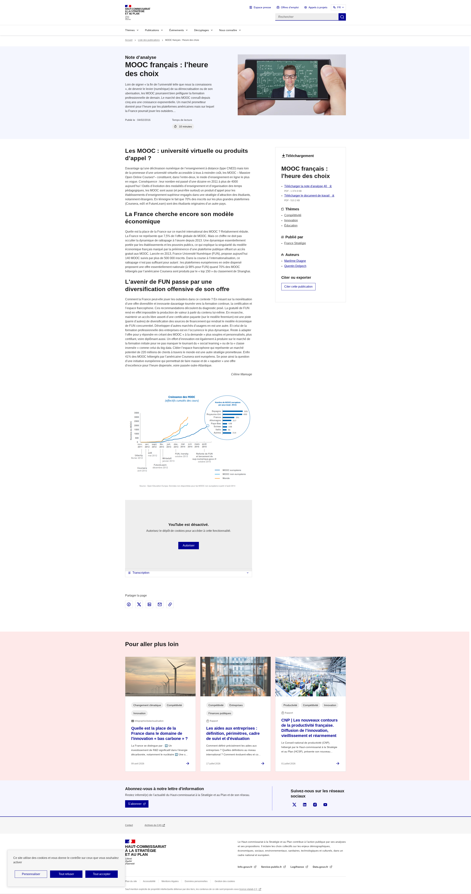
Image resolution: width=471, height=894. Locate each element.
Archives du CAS (153, 825)
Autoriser (188, 545)
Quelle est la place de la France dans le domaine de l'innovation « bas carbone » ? (159, 733)
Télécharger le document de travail (307, 195)
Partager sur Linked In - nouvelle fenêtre (149, 604)
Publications (152, 30)
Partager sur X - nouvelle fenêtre (139, 604)
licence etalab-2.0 (248, 889)
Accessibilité (149, 881)
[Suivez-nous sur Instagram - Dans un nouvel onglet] (315, 804)
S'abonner (134, 803)
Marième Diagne (295, 260)
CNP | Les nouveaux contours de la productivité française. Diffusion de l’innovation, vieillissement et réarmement (309, 728)
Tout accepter (101, 874)
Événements (176, 30)
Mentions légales (170, 881)
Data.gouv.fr (321, 866)
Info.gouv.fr (245, 866)
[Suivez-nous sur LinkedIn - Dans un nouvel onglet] (304, 804)
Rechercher (342, 17)
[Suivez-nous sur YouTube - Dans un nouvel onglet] (325, 804)
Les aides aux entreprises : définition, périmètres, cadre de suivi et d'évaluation (233, 733)
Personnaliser (31, 874)
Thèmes (130, 30)
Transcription (140, 572)
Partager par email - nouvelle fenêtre (159, 604)
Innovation (291, 220)
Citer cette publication (298, 286)
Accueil (128, 40)
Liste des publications (149, 40)
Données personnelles (196, 881)
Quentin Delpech (295, 266)
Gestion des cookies (225, 881)
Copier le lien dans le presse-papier (170, 604)
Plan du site (131, 881)
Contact (129, 825)
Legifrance (298, 866)
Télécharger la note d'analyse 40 (306, 186)
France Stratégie (295, 243)
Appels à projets (318, 7)
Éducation (291, 225)
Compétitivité (292, 215)
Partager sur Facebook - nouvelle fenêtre (128, 604)
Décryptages (201, 30)
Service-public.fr (271, 866)
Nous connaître (228, 30)
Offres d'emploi (290, 7)
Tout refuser (66, 874)
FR (339, 7)
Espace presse (262, 7)
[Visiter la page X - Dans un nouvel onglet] (294, 804)
